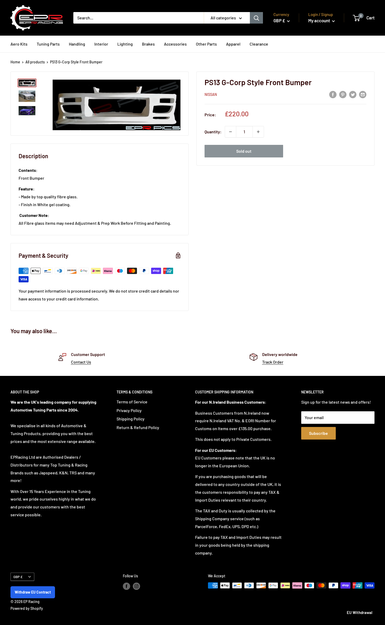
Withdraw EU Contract (33, 592)
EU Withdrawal (359, 612)
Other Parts (206, 43)
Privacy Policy (129, 410)
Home (15, 62)
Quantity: (213, 131)
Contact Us (81, 361)
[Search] (256, 18)
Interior (101, 43)
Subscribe (318, 433)
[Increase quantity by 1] (258, 131)
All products (35, 62)
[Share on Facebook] (333, 94)
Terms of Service (132, 401)
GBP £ (18, 576)
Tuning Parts (48, 43)
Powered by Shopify (26, 608)
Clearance (259, 43)
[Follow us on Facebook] (126, 586)
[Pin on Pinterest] (342, 94)
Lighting (125, 43)
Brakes (148, 43)
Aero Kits (19, 43)
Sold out (243, 151)
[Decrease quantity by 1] (230, 131)
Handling (77, 43)
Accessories (175, 43)
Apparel (233, 43)
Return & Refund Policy (138, 427)
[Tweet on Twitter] (352, 94)
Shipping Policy (131, 418)
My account (319, 20)
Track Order (272, 361)
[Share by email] (362, 94)
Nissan (211, 94)
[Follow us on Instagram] (136, 586)
